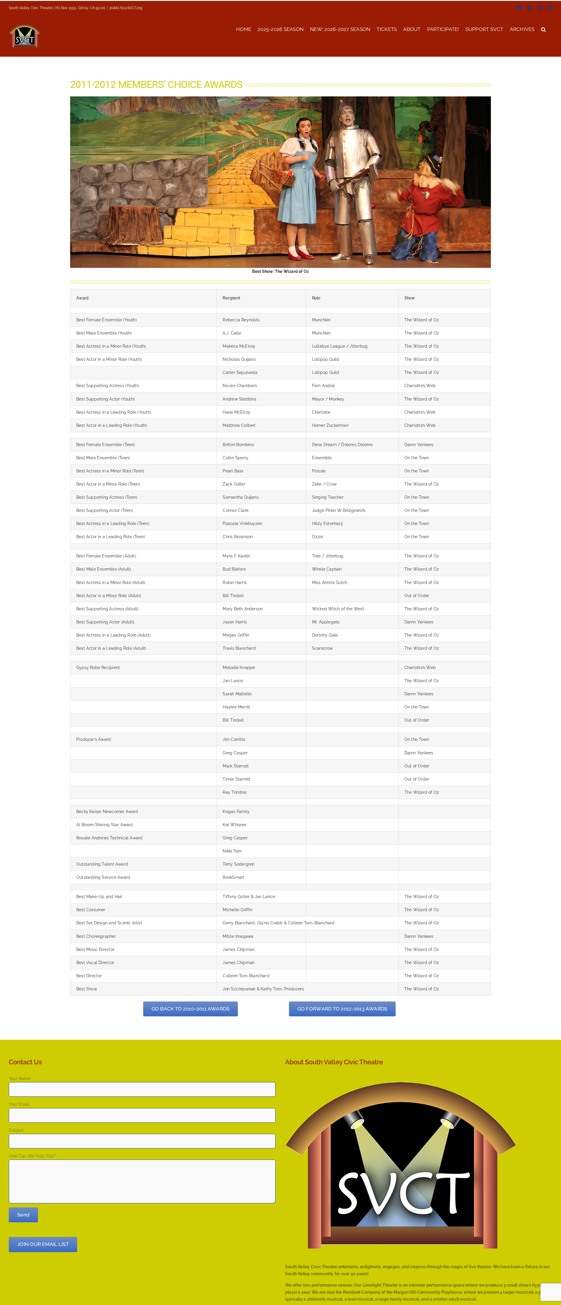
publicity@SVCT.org (126, 8)
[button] (543, 29)
